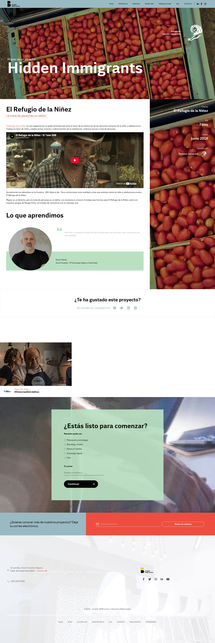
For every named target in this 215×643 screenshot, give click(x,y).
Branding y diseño (75, 444)
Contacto (188, 4)
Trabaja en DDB (165, 4)
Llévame (41, 571)
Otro (69, 458)
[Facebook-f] (201, 3)
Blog (70, 622)
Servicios (136, 4)
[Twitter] (149, 579)
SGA (177, 4)
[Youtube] (168, 579)
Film (21, 389)
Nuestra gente (98, 622)
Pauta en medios (74, 449)
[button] (115, 308)
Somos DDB (149, 4)
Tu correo (68, 466)
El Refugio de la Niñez (16, 126)
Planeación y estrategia (77, 440)
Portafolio (123, 4)
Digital (16, 389)
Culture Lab (82, 622)
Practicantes (135, 622)
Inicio (111, 4)
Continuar (73, 484)
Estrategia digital (74, 453)
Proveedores (151, 622)
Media (26, 389)
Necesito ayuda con (73, 434)
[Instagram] (205, 3)
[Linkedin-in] (197, 3)
